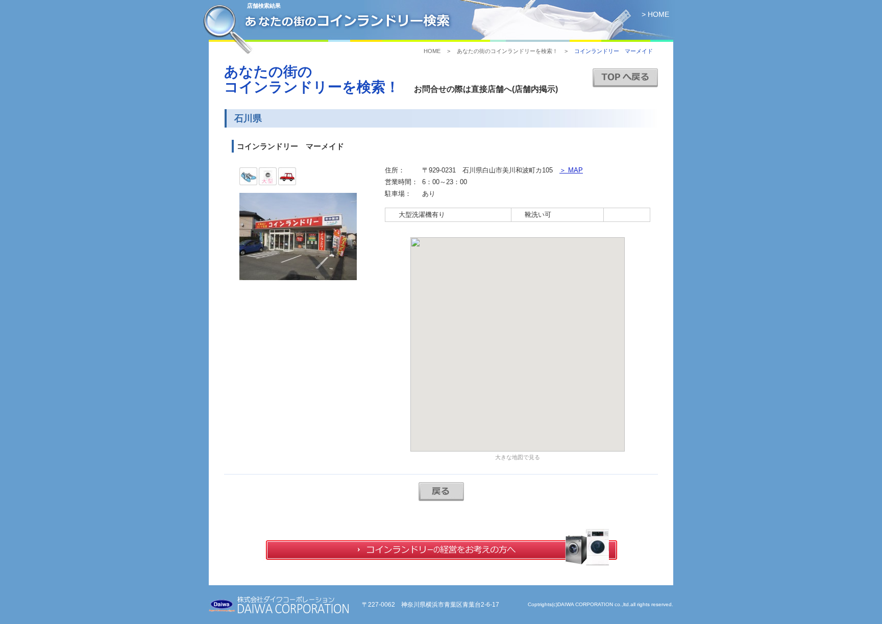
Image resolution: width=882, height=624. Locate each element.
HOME (432, 51)
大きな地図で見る (517, 457)
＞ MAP (571, 170)
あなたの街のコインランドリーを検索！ (507, 51)
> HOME (655, 14)
